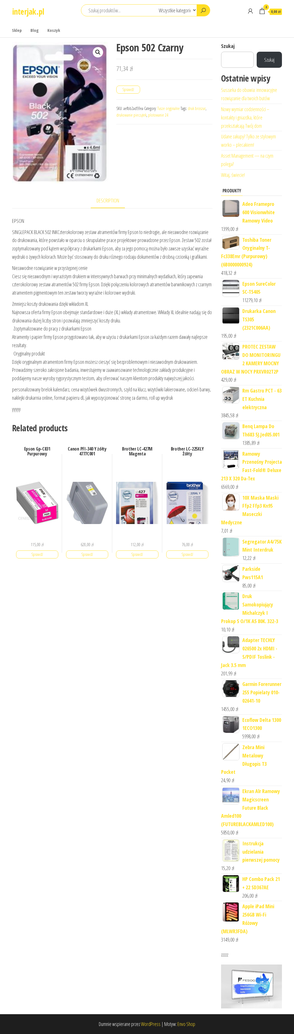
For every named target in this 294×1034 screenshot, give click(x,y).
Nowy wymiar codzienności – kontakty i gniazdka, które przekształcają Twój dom (245, 117)
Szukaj (228, 45)
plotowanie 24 (158, 115)
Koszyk (53, 30)
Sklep (17, 30)
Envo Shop (186, 1024)
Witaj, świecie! (233, 174)
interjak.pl (28, 11)
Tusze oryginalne (168, 108)
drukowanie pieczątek (131, 115)
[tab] (112, 201)
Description (107, 200)
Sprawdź (128, 89)
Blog (34, 30)
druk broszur (197, 108)
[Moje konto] (250, 11)
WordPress (150, 1024)
